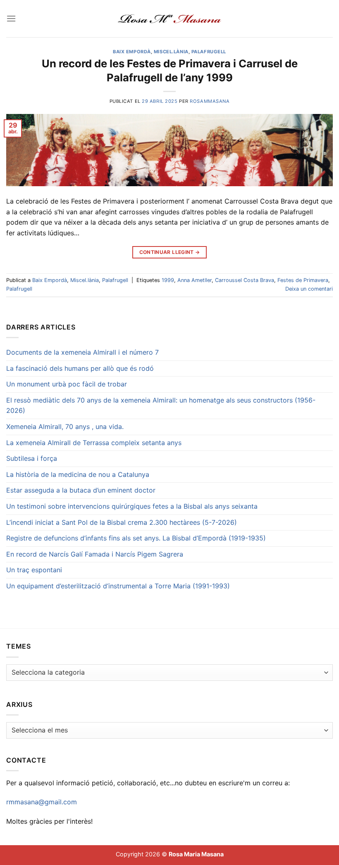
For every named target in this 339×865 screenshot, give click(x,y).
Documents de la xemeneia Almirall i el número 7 (82, 352)
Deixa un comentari (309, 289)
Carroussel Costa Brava (244, 280)
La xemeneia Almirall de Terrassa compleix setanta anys (93, 442)
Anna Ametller (194, 280)
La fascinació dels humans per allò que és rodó (80, 368)
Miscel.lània (171, 52)
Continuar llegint (169, 252)
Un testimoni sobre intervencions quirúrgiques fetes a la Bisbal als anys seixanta (132, 506)
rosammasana (209, 101)
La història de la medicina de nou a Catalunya (77, 474)
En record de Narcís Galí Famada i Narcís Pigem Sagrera (94, 554)
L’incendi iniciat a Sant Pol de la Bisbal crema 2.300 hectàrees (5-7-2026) (121, 522)
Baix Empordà (132, 52)
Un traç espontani (34, 570)
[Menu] (11, 18)
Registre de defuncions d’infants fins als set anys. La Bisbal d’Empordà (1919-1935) (136, 538)
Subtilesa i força (31, 458)
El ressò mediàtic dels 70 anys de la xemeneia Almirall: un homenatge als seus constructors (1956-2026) (160, 405)
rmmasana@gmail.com (41, 802)
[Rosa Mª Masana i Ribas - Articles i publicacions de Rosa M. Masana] (170, 18)
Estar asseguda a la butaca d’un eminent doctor (80, 490)
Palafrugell (208, 52)
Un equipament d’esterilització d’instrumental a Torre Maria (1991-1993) (118, 586)
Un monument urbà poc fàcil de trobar (66, 384)
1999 (168, 280)
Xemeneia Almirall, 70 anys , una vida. (65, 426)
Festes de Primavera (302, 280)
